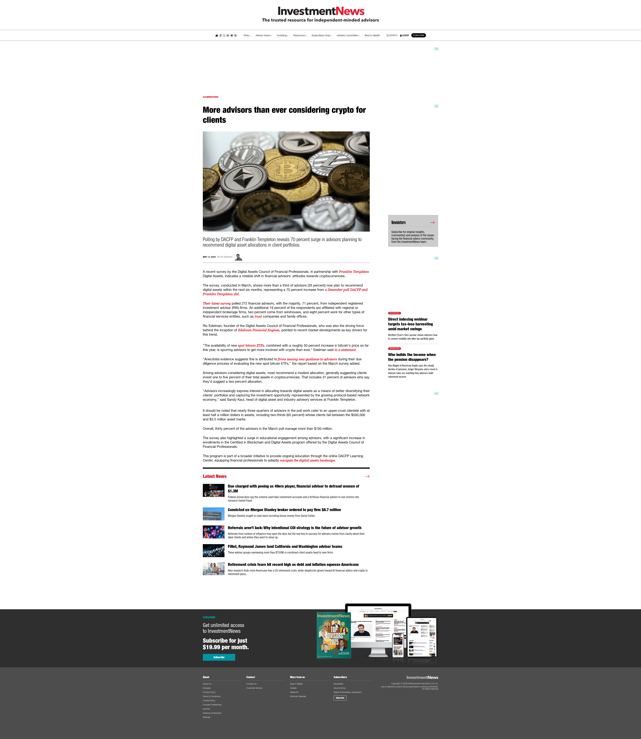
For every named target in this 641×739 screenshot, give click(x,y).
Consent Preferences (212, 704)
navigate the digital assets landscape (307, 460)
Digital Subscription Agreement (348, 692)
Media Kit (294, 692)
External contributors (212, 713)
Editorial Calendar (298, 696)
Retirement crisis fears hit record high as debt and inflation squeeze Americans (293, 564)
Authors (206, 709)
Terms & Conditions (212, 696)
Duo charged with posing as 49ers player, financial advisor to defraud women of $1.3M (293, 488)
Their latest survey (217, 303)
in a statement (345, 350)
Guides (293, 688)
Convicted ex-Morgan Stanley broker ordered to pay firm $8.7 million (284, 509)
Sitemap (206, 717)
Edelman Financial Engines (258, 330)
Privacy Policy (209, 692)
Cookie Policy (209, 700)
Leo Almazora (226, 257)
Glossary (207, 688)
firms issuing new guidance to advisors (307, 359)
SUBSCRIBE (418, 35)
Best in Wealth (372, 35)
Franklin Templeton (354, 271)
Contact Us (251, 684)
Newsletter (338, 684)
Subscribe (219, 657)
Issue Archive (340, 688)
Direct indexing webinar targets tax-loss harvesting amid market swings (410, 324)
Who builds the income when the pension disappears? (412, 357)
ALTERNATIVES (210, 97)
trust (258, 316)
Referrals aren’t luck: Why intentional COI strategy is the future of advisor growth (294, 527)
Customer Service (254, 688)
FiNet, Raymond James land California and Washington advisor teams (285, 546)
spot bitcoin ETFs (251, 345)
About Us (207, 684)
